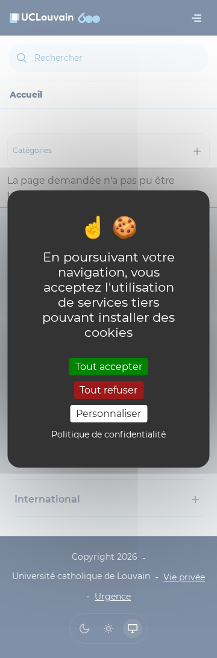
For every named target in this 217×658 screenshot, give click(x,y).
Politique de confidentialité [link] (108, 434)
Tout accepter (108, 366)
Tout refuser (108, 390)
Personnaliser (108, 413)
